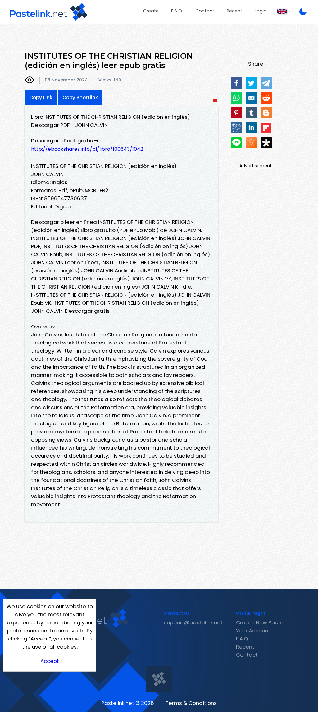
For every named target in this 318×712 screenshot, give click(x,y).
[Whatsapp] (236, 98)
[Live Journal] (236, 127)
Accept (49, 661)
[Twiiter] (251, 83)
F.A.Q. (177, 11)
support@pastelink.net (193, 622)
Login (260, 11)
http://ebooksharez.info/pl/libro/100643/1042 (87, 149)
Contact (204, 11)
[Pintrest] (236, 112)
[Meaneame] (251, 142)
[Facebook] (236, 83)
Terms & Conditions (191, 703)
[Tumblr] (251, 112)
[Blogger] (266, 112)
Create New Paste (260, 622)
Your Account (253, 630)
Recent (234, 11)
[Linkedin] (251, 127)
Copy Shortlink (80, 97)
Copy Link (40, 97)
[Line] (236, 142)
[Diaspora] (266, 142)
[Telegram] (266, 83)
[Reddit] (266, 98)
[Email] (251, 98)
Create (151, 11)
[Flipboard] (266, 127)
